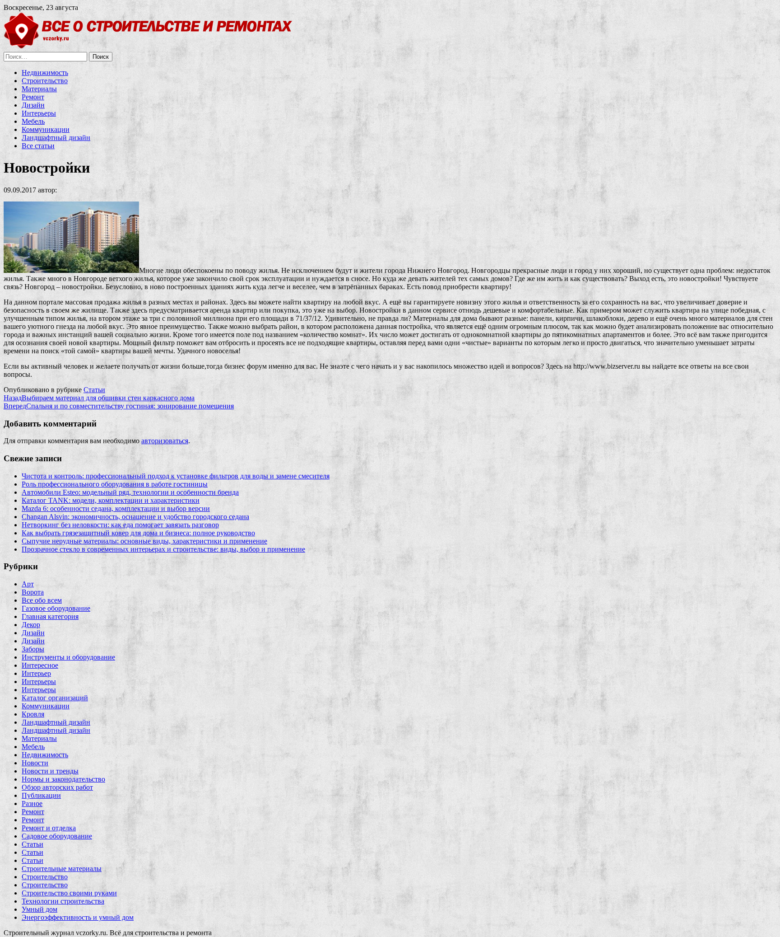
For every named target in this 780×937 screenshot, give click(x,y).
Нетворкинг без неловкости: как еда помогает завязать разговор (120, 525)
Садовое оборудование (57, 836)
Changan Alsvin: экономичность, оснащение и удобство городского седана (135, 516)
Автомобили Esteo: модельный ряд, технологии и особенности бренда (130, 492)
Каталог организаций (55, 698)
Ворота (33, 592)
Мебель (33, 121)
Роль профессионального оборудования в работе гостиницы (115, 484)
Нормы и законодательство (63, 779)
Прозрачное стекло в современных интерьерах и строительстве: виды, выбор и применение (163, 549)
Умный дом (39, 909)
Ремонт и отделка (49, 828)
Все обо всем (42, 600)
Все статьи (38, 146)
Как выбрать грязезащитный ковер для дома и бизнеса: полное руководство (138, 533)
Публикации (41, 795)
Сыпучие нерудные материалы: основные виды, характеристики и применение (144, 541)
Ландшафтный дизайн (56, 137)
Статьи (94, 390)
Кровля (33, 714)
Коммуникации (46, 129)
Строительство (45, 80)
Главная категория (50, 616)
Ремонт (33, 97)
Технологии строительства (63, 901)
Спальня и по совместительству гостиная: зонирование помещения (119, 406)
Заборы (33, 649)
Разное (32, 803)
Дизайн (33, 105)
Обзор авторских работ (57, 787)
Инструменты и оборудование (68, 657)
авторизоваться (164, 441)
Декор (31, 624)
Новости (35, 763)
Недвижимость (45, 72)
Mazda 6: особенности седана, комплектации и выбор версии (116, 508)
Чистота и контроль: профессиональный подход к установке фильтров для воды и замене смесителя (176, 476)
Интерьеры (39, 113)
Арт (28, 584)
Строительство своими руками (69, 893)
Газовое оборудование (56, 608)
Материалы (39, 89)
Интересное (40, 665)
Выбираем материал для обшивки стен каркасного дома (99, 398)
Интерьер (36, 673)
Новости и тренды (50, 771)
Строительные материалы (62, 868)
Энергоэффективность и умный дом (78, 917)
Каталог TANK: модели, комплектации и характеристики (111, 500)
